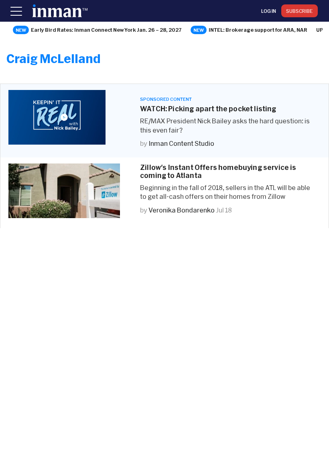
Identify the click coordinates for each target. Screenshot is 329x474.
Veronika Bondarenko (181, 210)
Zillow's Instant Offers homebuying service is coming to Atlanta (218, 171)
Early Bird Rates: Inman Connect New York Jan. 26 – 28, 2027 (106, 30)
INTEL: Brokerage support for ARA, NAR (258, 30)
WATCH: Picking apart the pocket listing (208, 108)
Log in (268, 11)
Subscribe (299, 11)
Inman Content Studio (181, 143)
